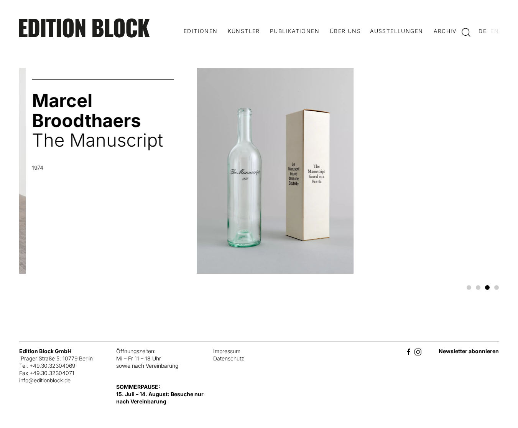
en (494, 31)
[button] (466, 32)
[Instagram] (418, 351)
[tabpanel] (259, 173)
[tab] (469, 287)
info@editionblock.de (45, 380)
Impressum (226, 351)
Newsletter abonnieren (469, 351)
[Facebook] (409, 351)
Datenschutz (228, 358)
